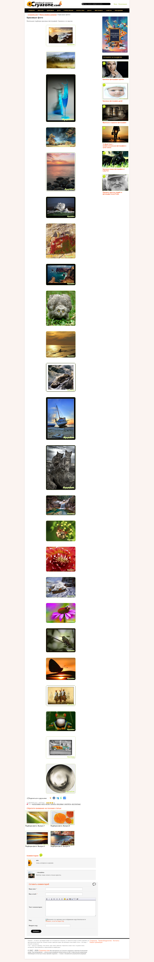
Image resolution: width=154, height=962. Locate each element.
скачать (53, 804)
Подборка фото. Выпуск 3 (60, 846)
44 (104, 63)
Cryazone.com (44, 950)
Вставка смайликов (65, 899)
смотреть (67, 804)
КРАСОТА (41, 10)
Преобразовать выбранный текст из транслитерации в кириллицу (75, 899)
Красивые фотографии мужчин (113, 79)
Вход (115, 4)
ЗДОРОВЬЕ (50, 10)
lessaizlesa (41, 872)
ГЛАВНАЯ (31, 10)
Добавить (36, 931)
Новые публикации (96, 942)
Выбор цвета (67, 899)
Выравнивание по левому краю (57, 899)
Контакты (116, 940)
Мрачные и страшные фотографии (114, 122)
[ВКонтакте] (54, 798)
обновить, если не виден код (55, 921)
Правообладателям (105, 940)
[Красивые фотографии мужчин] (115, 77)
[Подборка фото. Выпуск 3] (62, 844)
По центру (59, 899)
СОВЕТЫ (109, 10)
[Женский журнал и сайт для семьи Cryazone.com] (44, 6)
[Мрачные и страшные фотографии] (115, 120)
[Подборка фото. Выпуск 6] (62, 824)
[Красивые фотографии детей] (115, 98)
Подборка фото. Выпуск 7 (35, 826)
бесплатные (76, 804)
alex (37, 860)
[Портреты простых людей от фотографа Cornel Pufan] (115, 190)
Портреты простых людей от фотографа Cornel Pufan (112, 193)
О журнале (93, 940)
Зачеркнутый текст (54, 899)
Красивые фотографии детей (112, 101)
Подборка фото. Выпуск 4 (35, 846)
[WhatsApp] (61, 798)
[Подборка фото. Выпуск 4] (37, 844)
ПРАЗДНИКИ (119, 10)
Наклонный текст (49, 899)
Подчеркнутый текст (51, 899)
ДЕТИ (59, 10)
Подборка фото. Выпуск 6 (60, 826)
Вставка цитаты (72, 899)
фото (43, 804)
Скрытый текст (70, 899)
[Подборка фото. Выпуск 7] (37, 824)
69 (104, 106)
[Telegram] (57, 798)
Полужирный (47, 899)
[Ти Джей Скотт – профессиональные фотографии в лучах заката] (115, 142)
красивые (60, 804)
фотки (47, 804)
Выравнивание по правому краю (62, 899)
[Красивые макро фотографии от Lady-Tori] (115, 166)
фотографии (36, 804)
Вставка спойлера (77, 899)
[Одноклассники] (50, 798)
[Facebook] (64, 798)
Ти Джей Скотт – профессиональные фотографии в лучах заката (114, 145)
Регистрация (122, 4)
